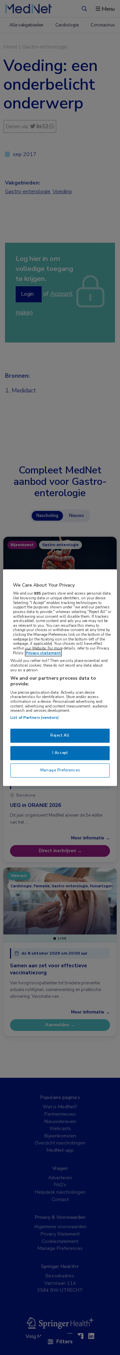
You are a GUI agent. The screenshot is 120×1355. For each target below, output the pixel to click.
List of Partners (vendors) (34, 717)
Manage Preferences (60, 770)
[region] (60, 677)
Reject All (60, 735)
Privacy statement (43, 653)
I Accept (60, 752)
